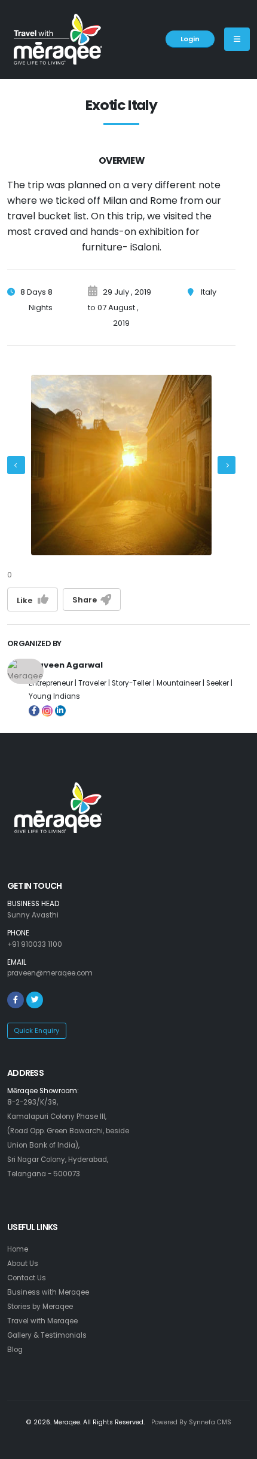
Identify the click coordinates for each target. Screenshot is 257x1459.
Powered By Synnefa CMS (191, 1422)
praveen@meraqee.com (50, 973)
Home (17, 1249)
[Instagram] (47, 707)
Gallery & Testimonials (47, 1335)
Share (86, 600)
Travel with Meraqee (42, 1321)
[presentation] (16, 465)
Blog (15, 1349)
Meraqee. (67, 1422)
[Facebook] (34, 710)
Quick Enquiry (36, 1030)
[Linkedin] (60, 710)
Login (190, 39)
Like (27, 600)
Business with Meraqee (48, 1292)
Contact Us (26, 1278)
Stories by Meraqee (40, 1306)
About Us (22, 1263)
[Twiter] (34, 1000)
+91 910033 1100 (34, 944)
